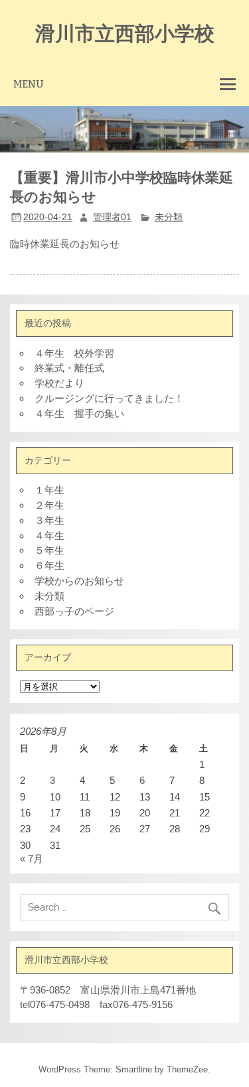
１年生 (49, 489)
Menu (28, 84)
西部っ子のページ (74, 611)
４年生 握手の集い (79, 413)
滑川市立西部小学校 (124, 32)
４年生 (49, 535)
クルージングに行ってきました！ (109, 398)
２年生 (49, 505)
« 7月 (31, 858)
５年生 (49, 550)
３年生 (49, 520)
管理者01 (112, 217)
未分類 (169, 217)
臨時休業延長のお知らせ (65, 243)
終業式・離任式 (69, 367)
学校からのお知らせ (79, 580)
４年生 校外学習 (74, 353)
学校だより (59, 383)
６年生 (49, 565)
